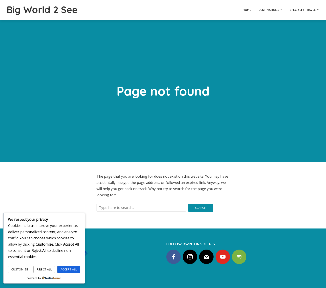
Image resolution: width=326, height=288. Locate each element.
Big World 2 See (42, 10)
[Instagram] (190, 257)
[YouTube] (223, 257)
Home (247, 10)
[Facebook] (173, 257)
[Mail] (206, 257)
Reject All (44, 269)
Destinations (269, 10)
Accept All (69, 269)
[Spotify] (239, 257)
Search (200, 208)
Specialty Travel (303, 10)
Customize (19, 269)
